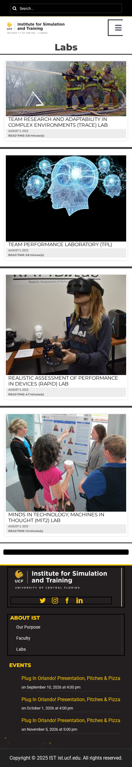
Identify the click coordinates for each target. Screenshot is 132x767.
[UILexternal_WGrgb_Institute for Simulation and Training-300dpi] (61, 572)
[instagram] (55, 600)
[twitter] (43, 600)
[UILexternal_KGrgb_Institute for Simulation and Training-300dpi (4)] (36, 24)
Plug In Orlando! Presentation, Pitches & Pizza (70, 678)
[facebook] (67, 600)
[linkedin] (79, 600)
